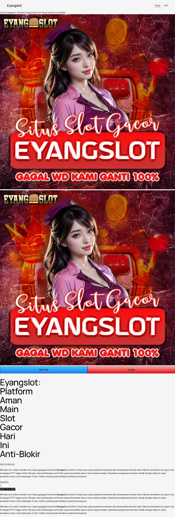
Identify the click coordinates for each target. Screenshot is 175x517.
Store (157, 5)
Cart (166, 5)
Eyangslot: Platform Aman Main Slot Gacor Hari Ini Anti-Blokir (35, 12)
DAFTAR (43, 369)
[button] (7, 489)
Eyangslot (14, 5)
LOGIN (131, 369)
